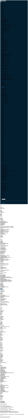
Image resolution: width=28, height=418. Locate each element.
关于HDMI (1, 384)
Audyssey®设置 (3, 123)
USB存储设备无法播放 (4, 172)
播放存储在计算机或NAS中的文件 (6, 61)
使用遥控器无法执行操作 (3, 367)
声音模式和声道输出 (4, 188)
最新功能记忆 (2, 389)
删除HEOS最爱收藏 (4, 74)
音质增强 (3, 110)
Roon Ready (3, 145)
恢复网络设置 (2, 380)
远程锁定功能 (3, 95)
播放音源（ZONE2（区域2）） (5, 102)
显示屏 (2, 12)
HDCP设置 (1, 319)
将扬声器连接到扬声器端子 (3, 221)
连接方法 (3, 16)
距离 (2, 133)
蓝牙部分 (3, 195)
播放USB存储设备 (4, 42)
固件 (2, 156)
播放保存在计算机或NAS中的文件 (6, 185)
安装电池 (3, 5)
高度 (0, 332)
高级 (2, 136)
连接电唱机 (3, 30)
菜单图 (2, 105)
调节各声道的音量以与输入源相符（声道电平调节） (6, 277)
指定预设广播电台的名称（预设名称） (6, 57)
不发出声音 (3, 167)
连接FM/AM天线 (4, 31)
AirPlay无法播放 (3, 171)
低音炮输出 (3, 137)
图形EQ (2, 112)
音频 (2, 107)
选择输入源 (3, 39)
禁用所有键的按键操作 (4, 93)
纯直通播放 (1, 284)
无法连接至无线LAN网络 (5, 176)
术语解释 (3, 190)
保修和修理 (3, 180)
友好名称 (3, 143)
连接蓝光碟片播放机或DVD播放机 (4, 230)
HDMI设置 (3, 114)
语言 (0, 352)
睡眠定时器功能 (3, 87)
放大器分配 (3, 129)
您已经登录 (1, 350)
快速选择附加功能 (4, 89)
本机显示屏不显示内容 (4, 166)
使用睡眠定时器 (2, 290)
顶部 (2, 201)
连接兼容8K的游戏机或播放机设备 (6, 29)
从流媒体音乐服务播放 (4, 65)
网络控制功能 (3, 98)
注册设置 (1, 292)
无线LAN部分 (2, 396)
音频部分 (3, 193)
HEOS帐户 (1, 266)
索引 (2, 197)
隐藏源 (2, 121)
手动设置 (1, 328)
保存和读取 (3, 158)
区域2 (2, 132)
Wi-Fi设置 (3, 141)
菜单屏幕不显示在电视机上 (5, 170)
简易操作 (1, 211)
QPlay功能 (3, 69)
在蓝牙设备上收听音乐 (4, 44)
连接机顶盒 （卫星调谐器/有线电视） (6, 27)
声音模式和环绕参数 (4, 189)
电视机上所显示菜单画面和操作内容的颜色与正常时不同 (7, 372)
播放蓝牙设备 (2, 386)
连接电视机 (3, 23)
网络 (2, 138)
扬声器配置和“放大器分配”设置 (5, 20)
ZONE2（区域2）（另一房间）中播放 (6, 100)
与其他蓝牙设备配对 (4, 46)
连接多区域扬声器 (4, 22)
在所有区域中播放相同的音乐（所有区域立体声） (8, 78)
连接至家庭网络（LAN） (5, 32)
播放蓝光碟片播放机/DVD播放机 (6, 41)
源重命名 (3, 120)
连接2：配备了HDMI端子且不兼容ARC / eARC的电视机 (8, 25)
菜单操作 (1, 308)
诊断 (2, 144)
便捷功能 (3, 71)
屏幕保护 (3, 116)
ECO (2, 152)
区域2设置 (3, 153)
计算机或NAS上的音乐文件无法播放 (6, 174)
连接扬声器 (1, 219)
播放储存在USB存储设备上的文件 (6, 43)
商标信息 (3, 191)
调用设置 (3, 91)
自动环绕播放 (3, 83)
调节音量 (3, 40)
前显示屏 (3, 155)
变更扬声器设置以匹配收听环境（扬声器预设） (7, 79)
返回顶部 (1, 415)
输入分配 (1, 321)
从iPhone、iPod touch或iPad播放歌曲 (6, 68)
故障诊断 (1, 365)
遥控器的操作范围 (4, 6)
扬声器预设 (1, 337)
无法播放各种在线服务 (4, 175)
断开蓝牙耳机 (3, 51)
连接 (2, 140)
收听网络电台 (3, 59)
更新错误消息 (3, 177)
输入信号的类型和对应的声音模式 (4, 391)
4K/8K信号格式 (3, 117)
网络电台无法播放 (2, 375)
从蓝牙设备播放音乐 (4, 45)
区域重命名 (3, 154)
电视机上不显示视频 (4, 169)
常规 (2, 149)
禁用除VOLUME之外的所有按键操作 (6, 94)
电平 (2, 134)
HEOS (1, 348)
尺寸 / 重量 (1, 398)
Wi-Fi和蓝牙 (3, 146)
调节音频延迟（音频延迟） (5, 77)
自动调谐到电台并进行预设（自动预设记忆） (7, 55)
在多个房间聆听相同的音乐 (5, 66)
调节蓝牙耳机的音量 (2, 251)
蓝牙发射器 (1, 354)
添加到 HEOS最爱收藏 (4, 73)
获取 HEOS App (3, 63)
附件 (2, 4)
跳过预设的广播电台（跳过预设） (6, 58)
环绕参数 (3, 109)
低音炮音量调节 (2, 310)
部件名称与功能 (3, 10)
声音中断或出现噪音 (2, 370)
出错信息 (3, 125)
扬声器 (1, 324)
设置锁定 (3, 159)
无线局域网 (3, 34)
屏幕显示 (1, 317)
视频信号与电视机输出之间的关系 (6, 183)
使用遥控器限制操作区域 (5, 160)
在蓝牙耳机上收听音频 (3, 249)
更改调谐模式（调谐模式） (5, 54)
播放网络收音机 (3, 186)
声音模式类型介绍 (4, 84)
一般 (2, 196)
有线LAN (3, 33)
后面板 (2, 13)
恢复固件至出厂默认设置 (5, 179)
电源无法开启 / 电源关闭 (5, 165)
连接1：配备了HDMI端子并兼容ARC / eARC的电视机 (8, 24)
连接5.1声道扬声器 (4, 21)
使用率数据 (1, 359)
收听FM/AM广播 (4, 53)
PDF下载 (3, 198)
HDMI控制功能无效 (2, 377)
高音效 (2, 8)
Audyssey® (3, 111)
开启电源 (1, 240)
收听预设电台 (2, 258)
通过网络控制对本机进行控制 (5, 99)
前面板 (1, 213)
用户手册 (3, 151)
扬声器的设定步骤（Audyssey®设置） (6, 124)
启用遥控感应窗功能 (4, 97)
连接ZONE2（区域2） (4, 101)
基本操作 (3, 37)
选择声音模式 (3, 81)
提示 (2, 163)
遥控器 (1, 215)
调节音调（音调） (4, 76)
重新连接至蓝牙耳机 (4, 50)
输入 (2, 118)
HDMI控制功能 (3, 85)
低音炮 (2, 131)
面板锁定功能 (3, 92)
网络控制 (1, 344)
